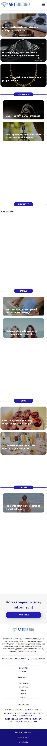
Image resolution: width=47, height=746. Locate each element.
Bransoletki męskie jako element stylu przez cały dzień (20, 29)
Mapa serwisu (23, 737)
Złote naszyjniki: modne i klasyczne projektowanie (21, 79)
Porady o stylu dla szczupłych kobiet (23, 709)
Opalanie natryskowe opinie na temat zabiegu (23, 507)
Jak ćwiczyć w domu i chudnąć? (23, 116)
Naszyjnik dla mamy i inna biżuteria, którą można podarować (25, 136)
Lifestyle (23, 204)
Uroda (23, 487)
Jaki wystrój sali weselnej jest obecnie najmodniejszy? (18, 447)
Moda (23, 291)
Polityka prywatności (23, 732)
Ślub (23, 401)
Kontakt (23, 671)
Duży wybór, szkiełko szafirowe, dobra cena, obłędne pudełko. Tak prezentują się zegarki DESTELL (20, 54)
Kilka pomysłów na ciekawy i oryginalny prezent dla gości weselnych (17, 422)
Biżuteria (23, 94)
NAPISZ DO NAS (23, 615)
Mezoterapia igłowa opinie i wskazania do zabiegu (21, 311)
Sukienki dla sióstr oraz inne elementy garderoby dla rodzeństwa (21, 332)
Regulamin (23, 742)
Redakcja (23, 668)
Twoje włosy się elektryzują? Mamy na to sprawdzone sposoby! (23, 714)
